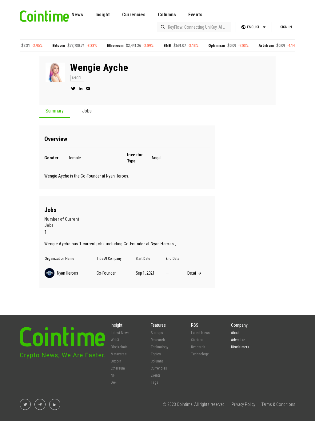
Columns (167, 15)
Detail (192, 273)
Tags (154, 382)
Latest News (120, 333)
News (77, 15)
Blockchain (119, 347)
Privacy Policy (243, 404)
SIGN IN (286, 27)
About (235, 333)
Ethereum (110, 45)
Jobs (87, 111)
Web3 (115, 340)
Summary (55, 111)
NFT (114, 375)
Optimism (212, 45)
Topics (156, 354)
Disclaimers (240, 347)
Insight (102, 15)
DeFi (114, 382)
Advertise (238, 340)
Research (158, 340)
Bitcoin (54, 45)
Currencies (134, 15)
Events (195, 15)
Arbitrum (261, 45)
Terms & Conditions (278, 404)
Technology (159, 347)
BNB (162, 45)
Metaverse (118, 354)
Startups (157, 333)
